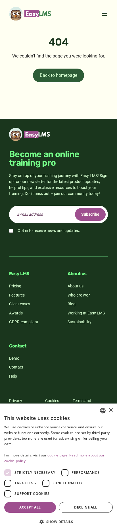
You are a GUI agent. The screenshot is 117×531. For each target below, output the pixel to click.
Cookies (52, 400)
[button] (58, 521)
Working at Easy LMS (86, 313)
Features (17, 295)
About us (75, 286)
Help (13, 376)
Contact (16, 367)
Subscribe (90, 214)
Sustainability (79, 322)
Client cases (19, 304)
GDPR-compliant (23, 322)
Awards (16, 313)
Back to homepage (58, 75)
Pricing (15, 286)
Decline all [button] (85, 507)
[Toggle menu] (104, 13)
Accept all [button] (30, 507)
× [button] (110, 410)
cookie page (57, 455)
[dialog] (58, 467)
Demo (14, 358)
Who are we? (79, 295)
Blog (72, 304)
